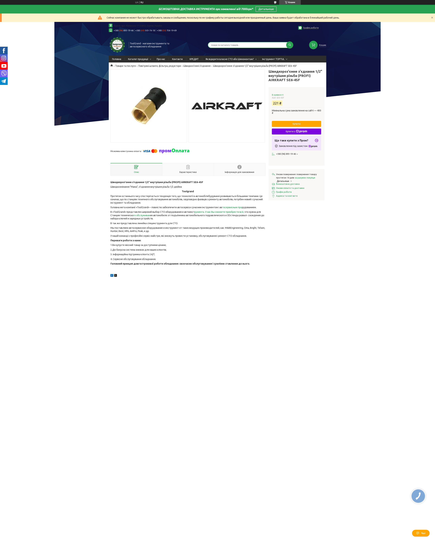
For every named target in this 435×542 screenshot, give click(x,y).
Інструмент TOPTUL (273, 59)
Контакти (177, 59)
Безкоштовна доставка (288, 184)
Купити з (290, 131)
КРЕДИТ (194, 59)
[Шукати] (289, 45)
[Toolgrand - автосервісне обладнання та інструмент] (117, 44)
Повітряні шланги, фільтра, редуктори (159, 66)
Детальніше (266, 9)
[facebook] (111, 276)
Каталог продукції (138, 59)
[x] (115, 276)
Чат (423, 533)
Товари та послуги (125, 66)
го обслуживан (141, 215)
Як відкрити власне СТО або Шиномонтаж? (230, 59)
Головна (116, 59)
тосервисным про (232, 207)
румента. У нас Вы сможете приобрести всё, (219, 212)
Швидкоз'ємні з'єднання (197, 66)
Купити (296, 123)
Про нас (161, 59)
